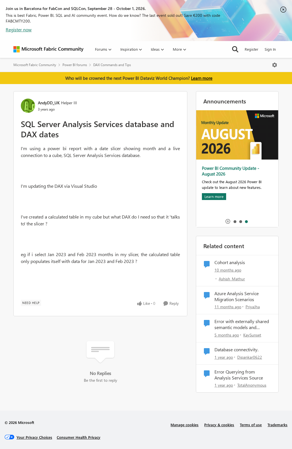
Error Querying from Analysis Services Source (238, 375)
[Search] (235, 49)
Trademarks (277, 424)
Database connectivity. (236, 349)
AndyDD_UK (49, 102)
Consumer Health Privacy (78, 437)
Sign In (270, 49)
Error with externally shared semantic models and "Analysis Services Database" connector (242, 324)
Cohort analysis (229, 262)
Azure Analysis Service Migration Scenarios (236, 296)
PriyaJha (253, 306)
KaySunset (252, 335)
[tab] (235, 221)
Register (251, 49)
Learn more (201, 78)
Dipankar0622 (249, 357)
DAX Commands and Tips (112, 65)
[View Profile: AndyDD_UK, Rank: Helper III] (28, 106)
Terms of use (251, 424)
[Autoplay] (227, 221)
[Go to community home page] (48, 49)
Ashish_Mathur (232, 278)
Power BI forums (74, 65)
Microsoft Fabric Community (34, 65)
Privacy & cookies (219, 424)
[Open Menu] (275, 65)
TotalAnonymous (251, 385)
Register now (19, 29)
